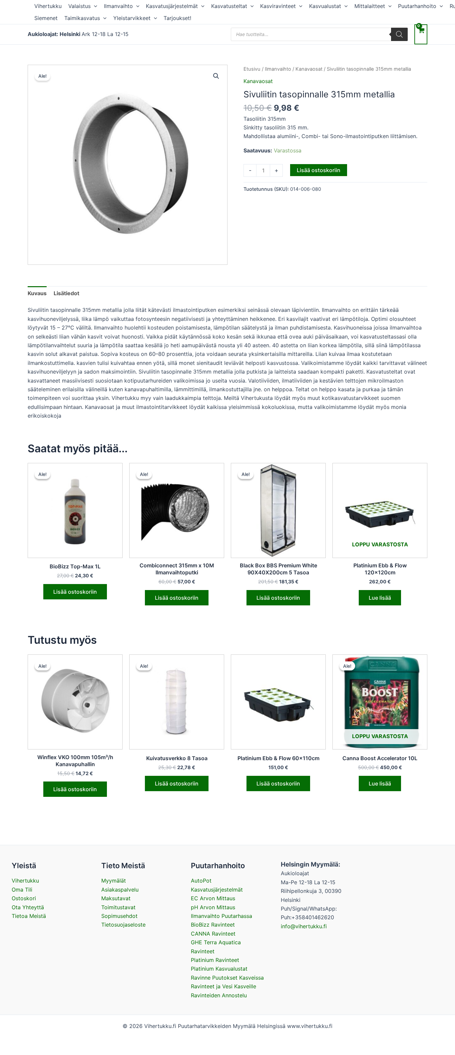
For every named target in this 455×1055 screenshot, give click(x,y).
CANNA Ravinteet (213, 933)
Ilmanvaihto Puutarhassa (221, 916)
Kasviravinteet (278, 6)
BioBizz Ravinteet (213, 924)
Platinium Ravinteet (215, 960)
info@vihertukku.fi (304, 926)
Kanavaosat (308, 69)
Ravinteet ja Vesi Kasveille (223, 986)
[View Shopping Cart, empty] (420, 34)
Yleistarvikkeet (132, 18)
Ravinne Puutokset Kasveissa (227, 977)
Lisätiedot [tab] (66, 293)
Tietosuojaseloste (123, 924)
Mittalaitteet (369, 6)
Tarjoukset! (177, 18)
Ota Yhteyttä (28, 907)
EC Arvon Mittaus (213, 898)
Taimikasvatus (82, 18)
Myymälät (113, 880)
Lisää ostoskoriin (318, 170)
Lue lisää (380, 597)
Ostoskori (24, 898)
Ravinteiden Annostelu (219, 995)
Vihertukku (48, 6)
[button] (94, 6)
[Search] (399, 34)
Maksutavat (116, 898)
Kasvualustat (325, 6)
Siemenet (46, 18)
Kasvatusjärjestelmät (172, 6)
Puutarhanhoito (417, 6)
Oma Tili (22, 889)
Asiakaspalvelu (120, 889)
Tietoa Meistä (29, 916)
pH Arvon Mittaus (213, 907)
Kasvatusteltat (229, 6)
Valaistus (79, 6)
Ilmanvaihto (118, 6)
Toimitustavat (118, 907)
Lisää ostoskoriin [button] (75, 591)
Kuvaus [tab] (37, 293)
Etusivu (251, 69)
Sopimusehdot (119, 916)
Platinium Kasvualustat (219, 968)
